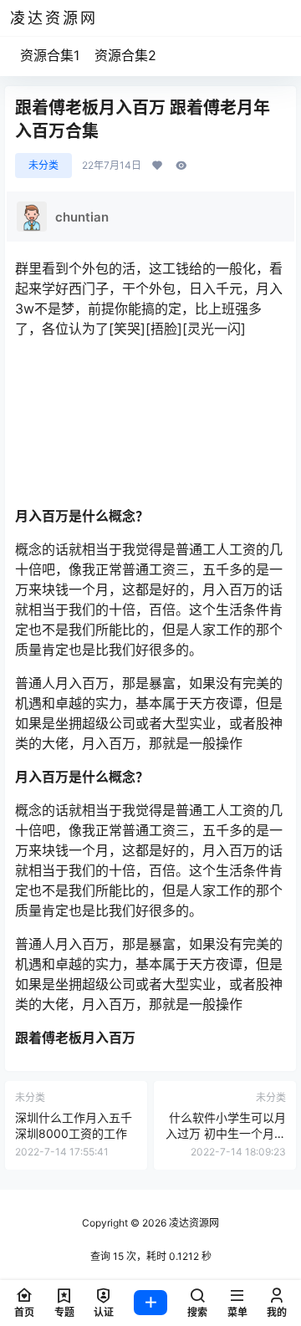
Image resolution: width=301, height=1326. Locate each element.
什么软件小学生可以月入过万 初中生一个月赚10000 (226, 1133)
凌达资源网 (192, 1222)
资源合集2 (125, 55)
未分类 (43, 165)
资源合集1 (49, 55)
